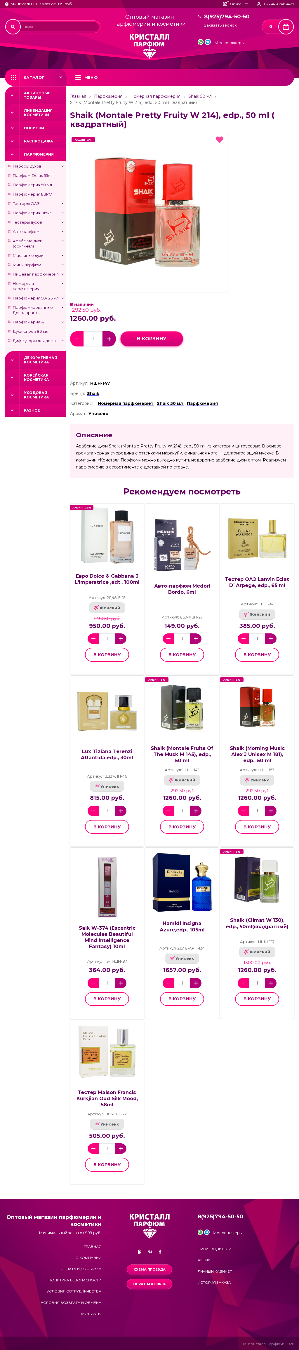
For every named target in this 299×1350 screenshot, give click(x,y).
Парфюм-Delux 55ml (33, 175)
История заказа (214, 1282)
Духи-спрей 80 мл (30, 331)
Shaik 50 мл (200, 96)
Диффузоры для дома (34, 340)
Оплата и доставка (80, 1269)
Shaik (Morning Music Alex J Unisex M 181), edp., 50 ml (257, 754)
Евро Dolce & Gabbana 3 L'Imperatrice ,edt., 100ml (107, 579)
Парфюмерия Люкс (32, 212)
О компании (88, 1257)
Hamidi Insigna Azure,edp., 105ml (182, 926)
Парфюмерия (39, 154)
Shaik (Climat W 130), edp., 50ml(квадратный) (257, 923)
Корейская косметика (36, 377)
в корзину (151, 339)
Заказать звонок (220, 25)
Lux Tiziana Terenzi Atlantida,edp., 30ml (107, 754)
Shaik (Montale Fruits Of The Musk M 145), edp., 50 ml (182, 754)
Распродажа (38, 141)
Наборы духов (27, 166)
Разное (32, 410)
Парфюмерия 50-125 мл (36, 298)
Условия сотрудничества (74, 1291)
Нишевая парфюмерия (36, 274)
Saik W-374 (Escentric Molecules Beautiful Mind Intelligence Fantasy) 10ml (107, 937)
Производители (214, 1249)
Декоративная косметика (40, 360)
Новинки (34, 128)
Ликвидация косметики (38, 112)
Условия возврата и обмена (71, 1302)
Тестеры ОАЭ (26, 203)
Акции (204, 1260)
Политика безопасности (74, 1280)
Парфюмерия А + (30, 322)
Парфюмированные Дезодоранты (33, 310)
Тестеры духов (27, 222)
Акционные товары (37, 95)
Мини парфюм (27, 264)
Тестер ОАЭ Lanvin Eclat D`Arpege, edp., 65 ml (257, 582)
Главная (78, 96)
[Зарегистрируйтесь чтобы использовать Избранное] (219, 140)
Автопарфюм (26, 231)
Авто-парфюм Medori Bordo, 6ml (182, 589)
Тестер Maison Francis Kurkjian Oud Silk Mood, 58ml (107, 1098)
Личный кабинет (215, 1271)
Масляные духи (28, 255)
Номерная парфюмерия (26, 286)
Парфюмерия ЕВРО (32, 194)
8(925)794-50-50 (227, 17)
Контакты (91, 1313)
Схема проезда (150, 1269)
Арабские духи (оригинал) (27, 243)
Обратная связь (149, 1284)
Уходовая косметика (36, 395)
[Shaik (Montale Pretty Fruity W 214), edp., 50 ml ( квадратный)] (149, 213)
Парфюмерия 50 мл (32, 184)
